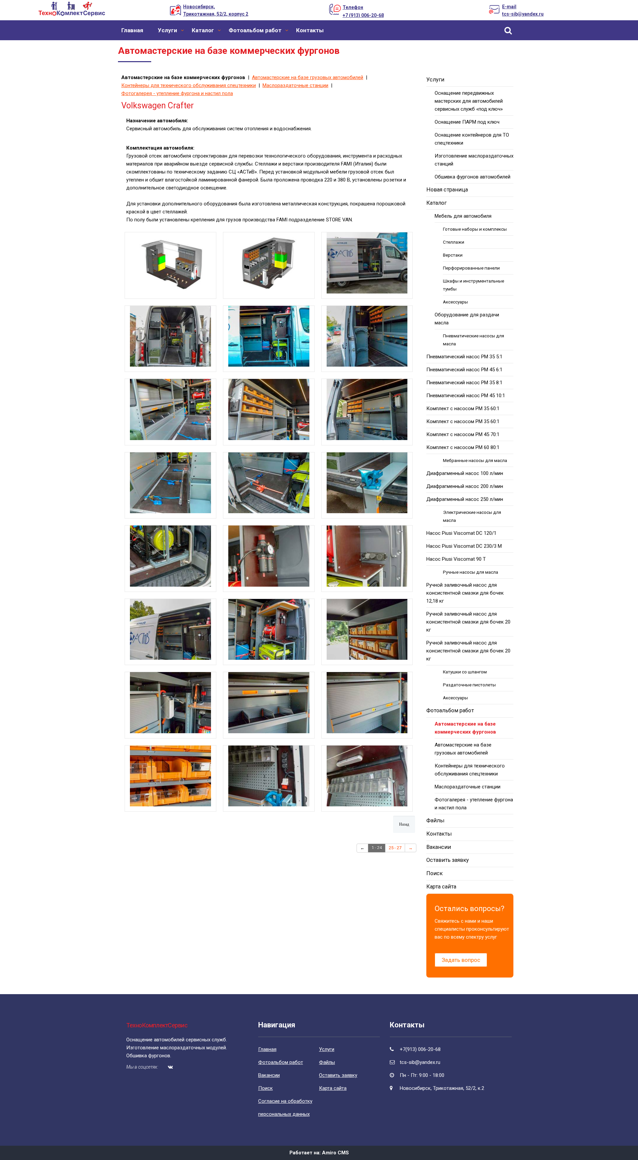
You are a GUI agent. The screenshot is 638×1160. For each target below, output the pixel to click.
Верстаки (453, 255)
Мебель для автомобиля (463, 216)
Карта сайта (441, 886)
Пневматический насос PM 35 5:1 (464, 357)
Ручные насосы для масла (470, 572)
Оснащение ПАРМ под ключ (467, 122)
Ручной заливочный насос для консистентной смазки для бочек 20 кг (468, 622)
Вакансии (438, 847)
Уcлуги (167, 30)
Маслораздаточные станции (295, 85)
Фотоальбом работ (255, 30)
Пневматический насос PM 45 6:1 (464, 370)
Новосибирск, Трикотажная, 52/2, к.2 (442, 1088)
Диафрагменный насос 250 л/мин (464, 499)
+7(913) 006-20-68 (420, 1049)
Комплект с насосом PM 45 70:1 (462, 434)
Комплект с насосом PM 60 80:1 (462, 447)
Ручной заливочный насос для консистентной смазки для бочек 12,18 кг (465, 593)
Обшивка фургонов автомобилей (472, 177)
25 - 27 (395, 847)
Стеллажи (453, 242)
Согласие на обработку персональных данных (285, 1107)
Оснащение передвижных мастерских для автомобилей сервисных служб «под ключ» (469, 101)
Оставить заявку (447, 860)
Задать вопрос (461, 960)
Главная (132, 30)
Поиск (434, 873)
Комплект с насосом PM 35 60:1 (462, 408)
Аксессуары (455, 301)
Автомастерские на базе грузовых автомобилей (307, 77)
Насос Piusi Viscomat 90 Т (456, 559)
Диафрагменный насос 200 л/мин (464, 486)
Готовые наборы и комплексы (475, 229)
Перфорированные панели (471, 268)
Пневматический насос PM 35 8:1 (464, 383)
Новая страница (447, 189)
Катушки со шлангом (465, 671)
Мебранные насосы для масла (475, 460)
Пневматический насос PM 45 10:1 (465, 396)
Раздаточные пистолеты (469, 684)
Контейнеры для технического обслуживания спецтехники (188, 85)
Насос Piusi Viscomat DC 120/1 (461, 533)
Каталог (203, 30)
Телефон (353, 7)
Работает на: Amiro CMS (319, 1153)
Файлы (435, 820)
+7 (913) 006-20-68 (363, 15)
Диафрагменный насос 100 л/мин (464, 473)
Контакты (310, 30)
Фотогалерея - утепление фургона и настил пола (177, 93)
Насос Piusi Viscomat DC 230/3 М (464, 546)
